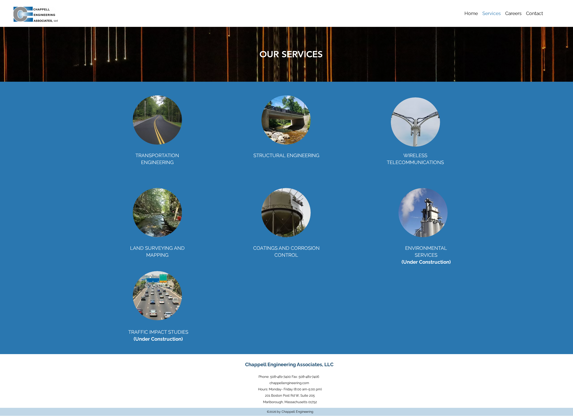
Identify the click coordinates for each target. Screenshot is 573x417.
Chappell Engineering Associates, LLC (289, 364)
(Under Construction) (158, 339)
